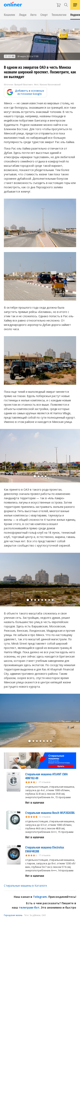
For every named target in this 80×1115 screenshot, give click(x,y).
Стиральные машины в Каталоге (25, 885)
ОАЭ (44, 915)
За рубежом (35, 915)
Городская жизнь (13, 915)
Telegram (40, 897)
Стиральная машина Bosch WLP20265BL (50, 813)
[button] (35, 476)
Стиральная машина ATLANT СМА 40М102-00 (46, 776)
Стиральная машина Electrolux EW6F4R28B (44, 849)
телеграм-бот (29, 907)
